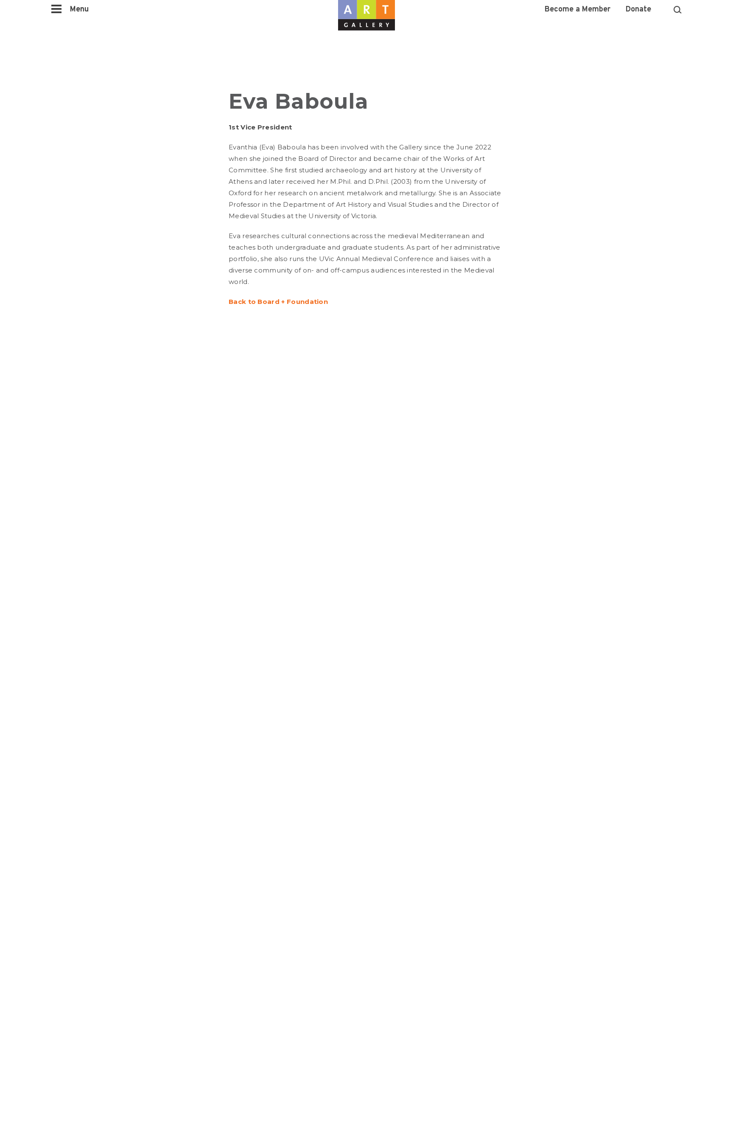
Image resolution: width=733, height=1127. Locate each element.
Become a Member (577, 10)
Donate (638, 10)
